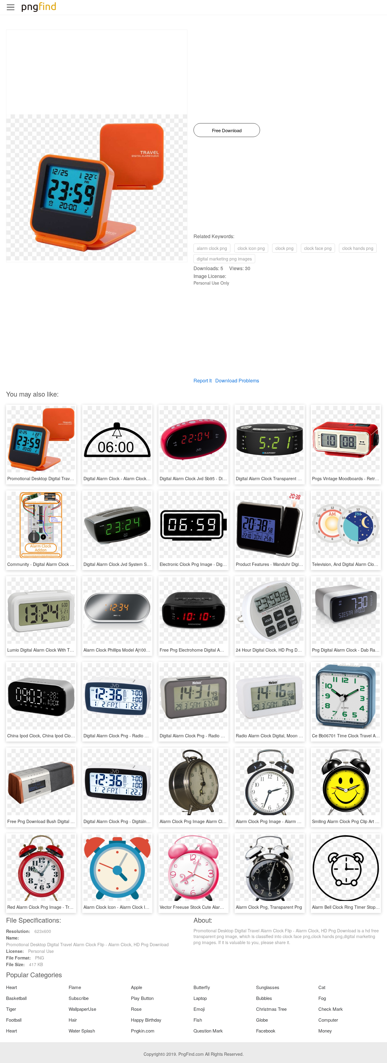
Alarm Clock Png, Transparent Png (269, 907)
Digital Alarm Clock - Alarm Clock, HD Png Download (133, 478)
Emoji (199, 1009)
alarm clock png (212, 248)
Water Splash (82, 1030)
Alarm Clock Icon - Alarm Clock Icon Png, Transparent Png (139, 907)
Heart (11, 987)
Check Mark (330, 1009)
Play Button (142, 998)
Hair (73, 1020)
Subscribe (79, 998)
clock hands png (357, 248)
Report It (203, 380)
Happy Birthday (146, 1020)
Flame (75, 987)
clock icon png (251, 248)
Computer (328, 1020)
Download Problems (237, 380)
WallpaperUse (82, 1009)
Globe (262, 1020)
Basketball (16, 998)
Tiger (11, 1009)
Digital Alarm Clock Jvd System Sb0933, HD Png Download (139, 564)
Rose (136, 1009)
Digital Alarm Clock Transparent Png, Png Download (285, 478)
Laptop (200, 998)
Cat (321, 987)
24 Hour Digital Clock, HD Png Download (275, 650)
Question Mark (208, 1030)
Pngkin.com (142, 1030)
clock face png (318, 248)
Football (13, 1020)
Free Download (227, 130)
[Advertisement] (96, 72)
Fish (198, 1020)
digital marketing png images (224, 259)
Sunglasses (267, 987)
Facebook (265, 1030)
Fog (322, 998)
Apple (136, 987)
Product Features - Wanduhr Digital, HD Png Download (288, 564)
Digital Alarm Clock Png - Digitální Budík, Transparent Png (138, 821)
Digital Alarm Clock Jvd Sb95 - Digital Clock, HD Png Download (220, 478)
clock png (284, 248)
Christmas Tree (271, 1009)
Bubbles (264, 998)
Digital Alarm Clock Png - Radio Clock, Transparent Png (136, 736)
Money (325, 1030)
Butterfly (202, 987)
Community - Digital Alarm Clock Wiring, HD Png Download (63, 564)
